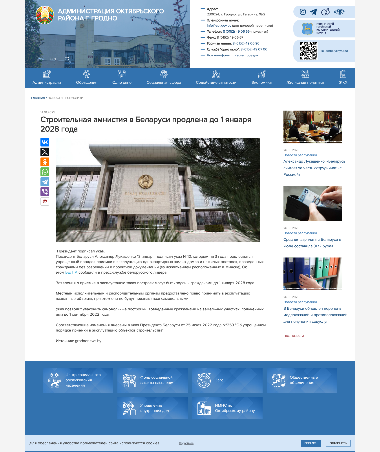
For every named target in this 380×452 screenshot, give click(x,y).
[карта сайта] (67, 58)
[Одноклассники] (44, 161)
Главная (38, 98)
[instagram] (303, 12)
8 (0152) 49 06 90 (246, 43)
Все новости (294, 336)
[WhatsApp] (44, 171)
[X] (44, 152)
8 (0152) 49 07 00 (254, 49)
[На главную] (45, 15)
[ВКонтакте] (44, 142)
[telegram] (313, 12)
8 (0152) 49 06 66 (236, 31)
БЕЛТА (71, 272)
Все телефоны (219, 55)
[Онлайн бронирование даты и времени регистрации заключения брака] (325, 11)
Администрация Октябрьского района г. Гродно (111, 15)
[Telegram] (44, 181)
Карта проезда (246, 55)
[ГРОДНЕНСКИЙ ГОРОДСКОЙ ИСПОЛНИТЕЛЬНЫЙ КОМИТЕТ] (324, 28)
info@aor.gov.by (219, 25)
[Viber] (44, 191)
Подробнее (186, 443)
